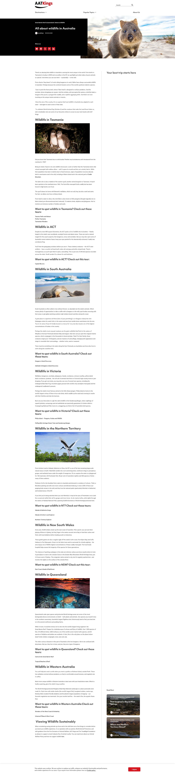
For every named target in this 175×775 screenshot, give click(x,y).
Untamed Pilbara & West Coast (44, 716)
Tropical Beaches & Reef (42, 661)
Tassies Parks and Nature (43, 216)
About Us (136, 12)
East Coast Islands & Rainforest (44, 569)
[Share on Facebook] (41, 48)
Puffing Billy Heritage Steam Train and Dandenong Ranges (52, 423)
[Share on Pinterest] (49, 48)
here (63, 736)
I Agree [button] (134, 769)
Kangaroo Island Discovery (43, 361)
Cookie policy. (91, 770)
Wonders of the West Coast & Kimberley (47, 711)
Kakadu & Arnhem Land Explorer (45, 515)
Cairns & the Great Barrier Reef (44, 657)
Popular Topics (88, 12)
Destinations (40, 12)
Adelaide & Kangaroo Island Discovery (46, 366)
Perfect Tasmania (40, 219)
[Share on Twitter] (45, 48)
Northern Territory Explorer (43, 520)
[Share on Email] (37, 48)
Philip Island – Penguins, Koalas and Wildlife (48, 418)
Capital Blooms (39, 264)
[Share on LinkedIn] (54, 48)
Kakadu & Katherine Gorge (43, 510)
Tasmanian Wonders (41, 221)
